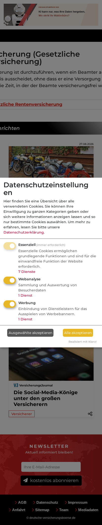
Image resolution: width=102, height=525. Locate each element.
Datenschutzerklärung (23, 232)
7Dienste (26, 271)
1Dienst (25, 295)
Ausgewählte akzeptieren (30, 333)
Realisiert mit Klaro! (83, 341)
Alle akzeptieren (78, 333)
